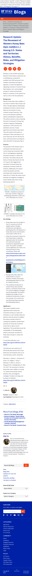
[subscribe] (23, 511)
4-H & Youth (6, 532)
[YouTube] (15, 515)
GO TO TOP (16, 571)
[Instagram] (22, 515)
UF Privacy (6, 556)
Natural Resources (8, 526)
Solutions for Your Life (9, 473)
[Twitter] (7, 515)
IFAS (28, 572)
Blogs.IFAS (6, 471)
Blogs (20, 12)
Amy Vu (6, 436)
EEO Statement (7, 564)
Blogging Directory (8, 542)
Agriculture (12, 404)
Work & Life (6, 530)
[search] (26, 465)
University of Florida (26, 572)
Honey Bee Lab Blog (8, 478)
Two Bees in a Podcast (9, 480)
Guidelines (6, 546)
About (5, 538)
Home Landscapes (8, 528)
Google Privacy (7, 560)
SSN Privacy (6, 558)
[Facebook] (3, 515)
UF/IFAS (5, 476)
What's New (6, 548)
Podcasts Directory (8, 544)
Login (4, 550)
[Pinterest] (10, 515)
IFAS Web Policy (7, 562)
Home (4, 22)
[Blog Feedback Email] (18, 515)
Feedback (6, 540)
